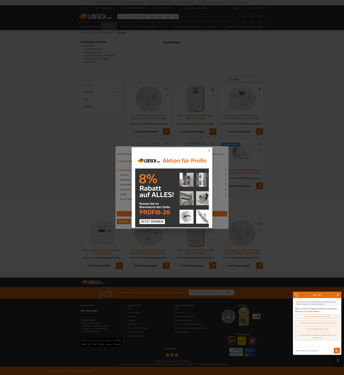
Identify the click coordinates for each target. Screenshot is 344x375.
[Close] (209, 150)
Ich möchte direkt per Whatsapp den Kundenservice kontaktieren (317, 336)
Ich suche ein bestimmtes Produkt (317, 316)
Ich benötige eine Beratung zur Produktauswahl (317, 323)
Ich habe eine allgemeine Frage (317, 329)
